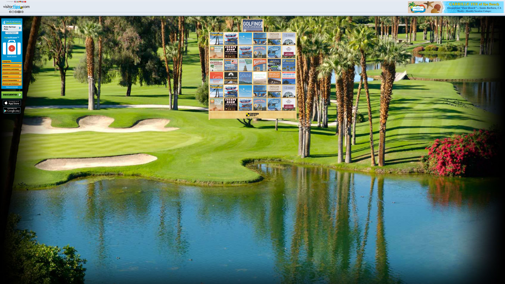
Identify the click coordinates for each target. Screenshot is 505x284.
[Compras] (12, 76)
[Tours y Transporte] (12, 80)
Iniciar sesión (12, 56)
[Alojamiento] (12, 65)
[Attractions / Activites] (12, 69)
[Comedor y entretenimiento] (12, 73)
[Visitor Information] (12, 84)
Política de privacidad (12, 87)
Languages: (10, 1)
